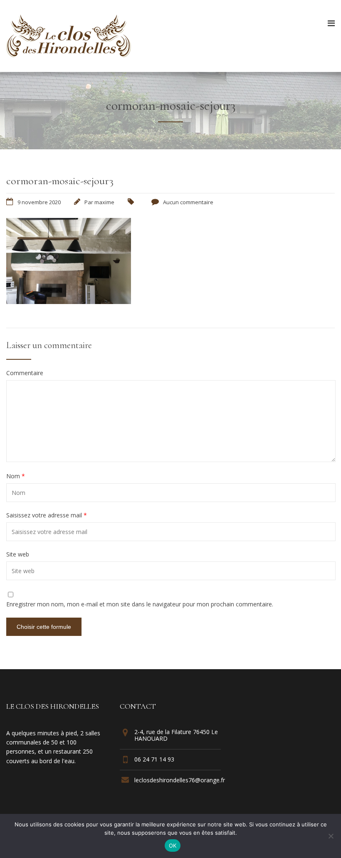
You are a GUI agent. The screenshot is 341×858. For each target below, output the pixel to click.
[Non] (330, 836)
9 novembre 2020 (39, 202)
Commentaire (24, 373)
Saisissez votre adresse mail (46, 515)
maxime (104, 202)
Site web (17, 554)
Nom (15, 476)
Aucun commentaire (188, 202)
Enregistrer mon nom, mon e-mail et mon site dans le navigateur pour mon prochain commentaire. (139, 604)
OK (173, 845)
